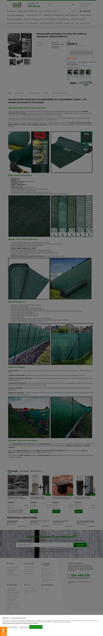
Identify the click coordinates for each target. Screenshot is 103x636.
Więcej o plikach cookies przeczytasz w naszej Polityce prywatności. (20, 623)
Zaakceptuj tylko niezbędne (10, 627)
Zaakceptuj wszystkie (36, 627)
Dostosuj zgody (24, 627)
